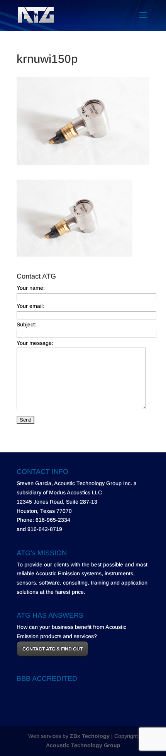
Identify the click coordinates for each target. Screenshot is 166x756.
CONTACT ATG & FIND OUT (52, 649)
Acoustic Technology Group (83, 745)
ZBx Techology (90, 736)
